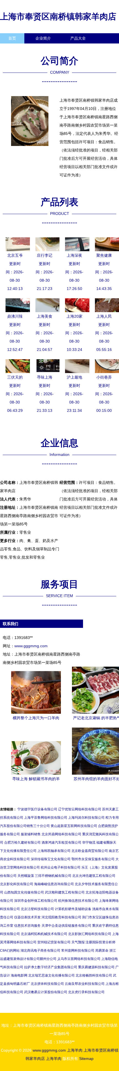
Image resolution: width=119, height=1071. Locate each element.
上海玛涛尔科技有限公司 (86, 818)
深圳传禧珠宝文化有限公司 (51, 859)
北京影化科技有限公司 (16, 884)
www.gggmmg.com (31, 646)
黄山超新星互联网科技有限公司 (74, 826)
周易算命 (101, 950)
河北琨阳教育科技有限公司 (61, 917)
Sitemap (86, 1058)
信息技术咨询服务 (27, 926)
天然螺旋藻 (25, 876)
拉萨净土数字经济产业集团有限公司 (50, 967)
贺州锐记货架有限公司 (54, 942)
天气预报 (78, 942)
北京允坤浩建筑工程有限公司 (93, 876)
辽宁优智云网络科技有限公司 (79, 809)
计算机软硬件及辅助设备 (73, 909)
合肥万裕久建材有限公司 (22, 842)
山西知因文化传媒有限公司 (24, 892)
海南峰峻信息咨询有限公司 (54, 884)
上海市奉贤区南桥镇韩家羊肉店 (58, 16)
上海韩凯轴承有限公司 (54, 851)
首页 (12, 38)
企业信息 (51, 48)
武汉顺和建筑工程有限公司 (65, 892)
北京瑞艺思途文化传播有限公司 (51, 975)
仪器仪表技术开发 (27, 917)
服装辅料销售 (31, 834)
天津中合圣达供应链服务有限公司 (66, 926)
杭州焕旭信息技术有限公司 (78, 901)
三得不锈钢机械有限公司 (53, 876)
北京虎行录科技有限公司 (86, 992)
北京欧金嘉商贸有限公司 (89, 851)
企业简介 (43, 38)
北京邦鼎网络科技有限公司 (61, 834)
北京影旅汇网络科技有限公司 (89, 934)
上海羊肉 (74, 1050)
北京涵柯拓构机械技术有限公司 (44, 934)
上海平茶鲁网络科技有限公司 (45, 818)
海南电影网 (19, 975)
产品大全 (78, 38)
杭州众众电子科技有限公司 (61, 867)
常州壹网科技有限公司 (77, 950)
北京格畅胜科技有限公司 (94, 975)
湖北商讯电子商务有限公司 (40, 950)
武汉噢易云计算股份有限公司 (45, 992)
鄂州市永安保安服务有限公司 (93, 859)
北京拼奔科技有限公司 (47, 984)
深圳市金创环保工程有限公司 (35, 901)
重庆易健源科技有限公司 (96, 967)
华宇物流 (88, 842)
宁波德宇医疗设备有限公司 (37, 809)
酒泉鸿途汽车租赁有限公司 (61, 842)
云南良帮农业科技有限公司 (85, 984)
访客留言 (86, 48)
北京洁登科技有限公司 (37, 909)
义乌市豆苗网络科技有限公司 (78, 959)
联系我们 (16, 48)
